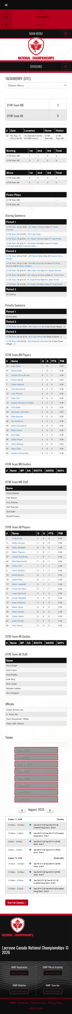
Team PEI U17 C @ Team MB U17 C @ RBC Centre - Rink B (47, 865)
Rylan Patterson (19, 602)
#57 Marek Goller (36, 256)
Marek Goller (16, 370)
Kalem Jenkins (18, 611)
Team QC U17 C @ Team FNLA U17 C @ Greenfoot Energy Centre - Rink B (46, 826)
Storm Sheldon (18, 570)
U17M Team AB (12, 227)
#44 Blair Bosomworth (37, 263)
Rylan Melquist (17, 444)
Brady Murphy (18, 575)
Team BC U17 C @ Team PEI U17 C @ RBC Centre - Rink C (47, 842)
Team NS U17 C (23, 778)
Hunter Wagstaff (19, 598)
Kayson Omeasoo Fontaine (22, 402)
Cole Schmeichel (18, 389)
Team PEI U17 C (23, 792)
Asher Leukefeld (19, 584)
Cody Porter (17, 538)
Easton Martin (18, 616)
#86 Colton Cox (33, 270)
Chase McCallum (19, 588)
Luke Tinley (16, 366)
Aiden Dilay (16, 448)
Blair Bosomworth (19, 561)
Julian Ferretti (17, 621)
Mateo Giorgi (17, 607)
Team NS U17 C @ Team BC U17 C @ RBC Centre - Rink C (47, 873)
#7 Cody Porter (55, 238)
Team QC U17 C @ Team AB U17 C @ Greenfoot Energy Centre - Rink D (49, 889)
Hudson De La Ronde (20, 375)
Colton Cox (16, 565)
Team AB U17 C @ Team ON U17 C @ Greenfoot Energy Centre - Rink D (49, 834)
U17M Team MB (13, 234)
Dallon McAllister (19, 547)
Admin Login (36, 1008)
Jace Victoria (17, 625)
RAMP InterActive (18, 1002)
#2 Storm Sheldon (24, 266)
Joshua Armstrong (19, 556)
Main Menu (36, 33)
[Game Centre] (36, 22)
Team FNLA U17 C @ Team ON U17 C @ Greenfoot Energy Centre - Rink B (46, 881)
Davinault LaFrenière (20, 412)
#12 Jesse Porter (52, 279)
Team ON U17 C (23, 785)
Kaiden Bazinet (17, 384)
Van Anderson (17, 421)
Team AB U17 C (23, 750)
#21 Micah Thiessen (36, 227)
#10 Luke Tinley (34, 234)
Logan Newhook (19, 593)
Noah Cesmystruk (18, 425)
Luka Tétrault (16, 393)
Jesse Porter (17, 579)
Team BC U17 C (23, 757)
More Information (19, 973)
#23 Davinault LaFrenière (38, 341)
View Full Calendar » (17, 902)
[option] (36, 19)
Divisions (36, 66)
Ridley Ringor (17, 439)
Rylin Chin (15, 398)
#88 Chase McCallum (27, 246)
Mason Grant (16, 430)
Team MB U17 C (23, 771)
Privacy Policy (55, 1002)
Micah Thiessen (18, 552)
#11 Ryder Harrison (35, 238)
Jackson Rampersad (19, 453)
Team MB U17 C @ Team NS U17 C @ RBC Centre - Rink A (47, 851)
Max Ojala (15, 434)
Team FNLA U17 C (24, 764)
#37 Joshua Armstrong (36, 275)
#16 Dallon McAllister (36, 243)
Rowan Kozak (17, 379)
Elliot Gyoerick (17, 416)
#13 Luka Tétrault (36, 336)
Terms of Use (38, 1002)
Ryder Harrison (18, 543)
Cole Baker (16, 407)
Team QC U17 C (23, 799)
